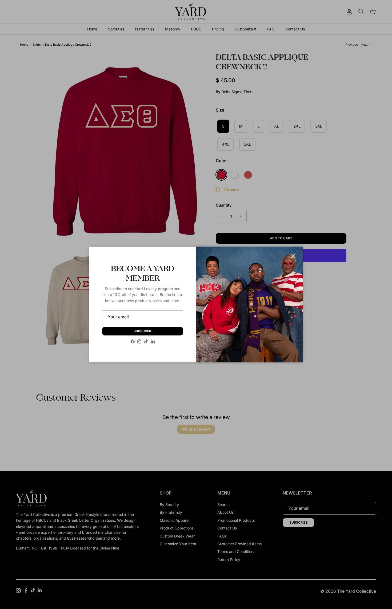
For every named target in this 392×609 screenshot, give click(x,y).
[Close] (293, 256)
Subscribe (143, 331)
